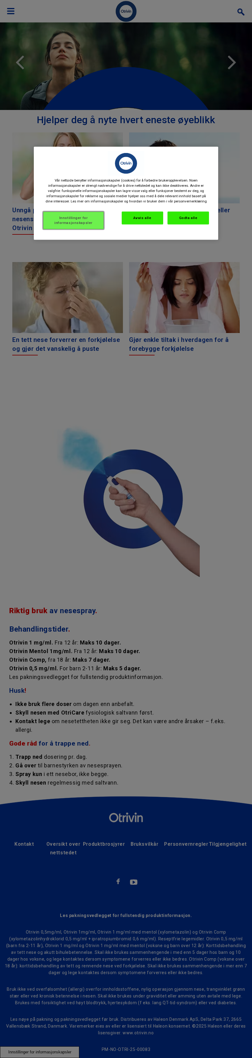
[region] (126, 193)
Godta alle (188, 217)
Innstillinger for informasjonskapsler (73, 220)
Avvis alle (142, 217)
